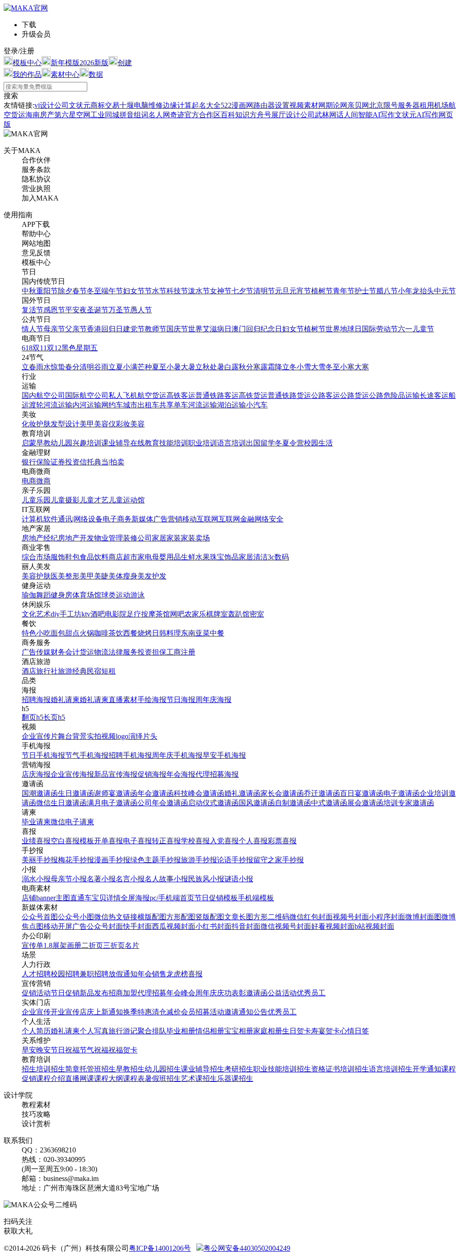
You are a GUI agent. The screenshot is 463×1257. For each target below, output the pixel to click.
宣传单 (32, 945)
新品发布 (94, 993)
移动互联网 (200, 519)
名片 (132, 945)
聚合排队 (151, 1031)
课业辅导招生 (202, 1069)
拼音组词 (133, 115)
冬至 (94, 291)
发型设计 (65, 424)
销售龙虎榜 (170, 974)
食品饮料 (94, 557)
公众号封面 (105, 926)
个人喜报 (253, 841)
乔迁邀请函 (322, 793)
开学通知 (426, 1069)
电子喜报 (137, 841)
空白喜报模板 (72, 841)
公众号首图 (40, 917)
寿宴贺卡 (325, 1031)
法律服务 (123, 652)
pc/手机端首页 (172, 898)
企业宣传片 (40, 736)
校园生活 (318, 443)
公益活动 (282, 993)
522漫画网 (237, 105)
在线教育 (144, 443)
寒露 (260, 367)
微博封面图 (423, 917)
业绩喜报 (36, 841)
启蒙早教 (36, 443)
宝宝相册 (238, 1031)
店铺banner (39, 898)
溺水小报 (36, 879)
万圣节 (119, 310)
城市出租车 (141, 405)
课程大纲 (108, 1078)
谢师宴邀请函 (115, 793)
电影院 (116, 614)
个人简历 (36, 1031)
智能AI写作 (376, 115)
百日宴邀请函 (361, 793)
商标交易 (104, 105)
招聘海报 (36, 699)
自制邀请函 (293, 803)
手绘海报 (151, 699)
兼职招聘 (94, 974)
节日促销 (65, 993)
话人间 (347, 115)
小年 (405, 291)
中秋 (29, 291)
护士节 (365, 291)
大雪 (318, 367)
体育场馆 (86, 595)
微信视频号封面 (285, 926)
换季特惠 (137, 1012)
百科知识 (235, 115)
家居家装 (166, 538)
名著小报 (101, 879)
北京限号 (383, 105)
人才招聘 (36, 974)
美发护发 (151, 576)
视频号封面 (351, 917)
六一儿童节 (416, 329)
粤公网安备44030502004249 (246, 1248)
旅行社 (47, 671)
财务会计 (65, 652)
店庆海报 (36, 774)
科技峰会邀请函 (199, 793)
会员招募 (195, 1012)
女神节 (221, 291)
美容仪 (105, 424)
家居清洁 (253, 557)
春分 (72, 367)
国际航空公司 (87, 395)
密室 (257, 614)
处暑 (217, 367)
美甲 (87, 424)
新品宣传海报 (115, 774)
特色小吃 (36, 633)
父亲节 (76, 329)
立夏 (116, 367)
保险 (43, 462)
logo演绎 (129, 736)
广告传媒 (36, 652)
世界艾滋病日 (210, 329)
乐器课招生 (235, 1078)
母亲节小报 (69, 879)
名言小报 (130, 879)
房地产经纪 (40, 538)
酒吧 (97, 614)
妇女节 (134, 291)
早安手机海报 (224, 755)
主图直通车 (74, 898)
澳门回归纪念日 (257, 329)
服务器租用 (416, 105)
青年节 (343, 291)
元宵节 (300, 291)
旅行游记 (123, 1031)
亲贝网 (358, 105)
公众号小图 (76, 917)
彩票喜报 (282, 841)
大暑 (188, 367)
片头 (150, 736)
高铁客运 (180, 395)
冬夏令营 (289, 443)
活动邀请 (224, 1012)
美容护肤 (36, 576)
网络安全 (269, 519)
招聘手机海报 (130, 755)
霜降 (275, 367)
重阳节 (47, 291)
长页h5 (54, 717)
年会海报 (180, 774)
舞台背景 (72, 736)
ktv (85, 614)
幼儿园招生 (163, 1069)
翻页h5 (32, 717)
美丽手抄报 (40, 860)
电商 (29, 481)
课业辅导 (115, 443)
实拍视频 (101, 736)
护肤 (43, 424)
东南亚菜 (195, 633)
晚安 (43, 1050)
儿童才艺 (94, 500)
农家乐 (195, 614)
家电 (144, 557)
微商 (43, 481)
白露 (231, 367)
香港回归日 (105, 329)
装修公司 (137, 538)
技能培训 (173, 443)
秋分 (246, 367)
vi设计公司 (51, 105)
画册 (74, 945)
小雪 (304, 367)
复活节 (32, 310)
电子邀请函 (401, 793)
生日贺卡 (296, 1031)
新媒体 (142, 519)
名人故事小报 (166, 879)
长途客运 (434, 395)
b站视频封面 (374, 926)
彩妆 (123, 424)
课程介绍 (50, 1078)
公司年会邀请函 (162, 803)
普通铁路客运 (217, 395)
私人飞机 (123, 395)
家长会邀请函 (282, 793)
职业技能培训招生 (282, 1069)
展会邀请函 (365, 803)
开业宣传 (65, 1012)
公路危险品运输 (394, 395)
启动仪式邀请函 (213, 803)
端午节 (112, 291)
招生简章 (65, 1069)
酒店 (29, 671)
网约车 (112, 405)
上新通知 (108, 1012)
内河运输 (86, 405)
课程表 (134, 1078)
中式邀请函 (329, 803)
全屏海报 (135, 898)
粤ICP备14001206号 (160, 1248)
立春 (29, 367)
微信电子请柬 (72, 822)
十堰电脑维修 (141, 105)
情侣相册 (209, 1031)
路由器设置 (271, 105)
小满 (130, 367)
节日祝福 (65, 1050)
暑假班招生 (163, 1078)
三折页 (114, 945)
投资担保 (151, 652)
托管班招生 (98, 1069)
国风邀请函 (257, 803)
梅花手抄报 (76, 860)
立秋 (202, 367)
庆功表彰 (231, 993)
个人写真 (94, 1031)
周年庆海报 (213, 699)
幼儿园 (61, 443)
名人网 (159, 115)
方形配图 (180, 917)
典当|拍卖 (109, 462)
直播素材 (123, 699)
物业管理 (108, 538)
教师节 (155, 329)
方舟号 (260, 115)
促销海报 (151, 774)
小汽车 (257, 405)
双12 (54, 348)
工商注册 (180, 652)
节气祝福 (94, 1050)
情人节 (32, 329)
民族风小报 (206, 879)
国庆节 (177, 329)
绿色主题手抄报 (155, 860)
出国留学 (260, 443)
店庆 (87, 1012)
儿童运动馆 (127, 500)
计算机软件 (40, 519)
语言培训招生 (390, 1069)
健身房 (61, 595)
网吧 (177, 614)
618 (27, 348)
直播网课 (79, 1078)
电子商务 (117, 519)
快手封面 (137, 926)
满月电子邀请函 (112, 803)
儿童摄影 (65, 500)
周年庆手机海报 (177, 755)
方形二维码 (271, 917)
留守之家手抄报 (278, 860)
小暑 (173, 367)
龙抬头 (423, 291)
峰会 (188, 993)
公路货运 (354, 395)
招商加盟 (123, 993)
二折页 (92, 945)
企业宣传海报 (72, 774)
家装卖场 (195, 538)
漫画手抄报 (112, 860)
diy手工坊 (66, 614)
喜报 (195, 974)
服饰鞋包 (65, 557)
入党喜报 (224, 841)
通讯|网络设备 (80, 519)
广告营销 (167, 519)
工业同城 (104, 115)
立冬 (289, 367)
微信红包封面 (311, 917)
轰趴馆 (239, 614)
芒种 (144, 367)
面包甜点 (65, 633)
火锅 (87, 633)
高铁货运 (253, 395)
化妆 (29, 424)
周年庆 (206, 993)
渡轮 (36, 405)
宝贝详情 (106, 898)
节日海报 (180, 699)
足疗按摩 (141, 614)
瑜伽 (29, 595)
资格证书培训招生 (340, 1069)
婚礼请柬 (65, 699)
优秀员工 (311, 993)
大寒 (361, 367)
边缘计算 (177, 105)
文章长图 (238, 917)
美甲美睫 (94, 576)
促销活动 (36, 993)
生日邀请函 (76, 793)
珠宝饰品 (224, 557)
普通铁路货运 (289, 395)
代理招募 (151, 993)
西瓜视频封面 (173, 926)
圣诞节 (98, 310)
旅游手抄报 (199, 860)
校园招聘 (65, 974)
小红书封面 (213, 926)
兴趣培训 (86, 443)
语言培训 (231, 443)
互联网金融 (236, 519)
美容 (137, 424)
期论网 (336, 105)
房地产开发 (76, 538)
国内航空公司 (43, 395)
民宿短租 (101, 671)
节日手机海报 (43, 755)
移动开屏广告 (65, 926)
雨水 (43, 367)
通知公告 (253, 1012)
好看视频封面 (332, 926)
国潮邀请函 (40, 793)
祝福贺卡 (123, 1050)
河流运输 (57, 405)
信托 (87, 462)
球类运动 (115, 595)
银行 (29, 462)
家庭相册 (267, 1031)
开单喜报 (108, 841)
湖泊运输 (231, 405)
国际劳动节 (380, 329)
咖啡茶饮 (108, 633)
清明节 (264, 291)
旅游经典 (72, 671)
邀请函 (257, 993)
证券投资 (65, 462)
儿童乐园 (36, 500)
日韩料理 (166, 633)
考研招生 (238, 1069)
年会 (144, 974)
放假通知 (123, 974)
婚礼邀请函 (242, 793)
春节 (79, 291)
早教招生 (130, 1069)
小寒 (347, 367)
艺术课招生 (199, 1078)
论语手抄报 (235, 860)
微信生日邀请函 (61, 803)
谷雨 (101, 367)
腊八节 (387, 291)
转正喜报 (166, 841)
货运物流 (94, 652)
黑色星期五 (79, 348)
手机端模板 (256, 898)
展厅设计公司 (293, 115)
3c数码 (278, 557)
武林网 (325, 115)
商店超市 (123, 557)
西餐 (130, 633)
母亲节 (54, 329)
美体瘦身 (123, 576)
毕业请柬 (36, 822)
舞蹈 (43, 595)
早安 (29, 1050)
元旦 (282, 291)
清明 (87, 367)
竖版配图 (209, 917)
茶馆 (163, 614)
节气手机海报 (87, 755)
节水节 (155, 291)
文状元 (79, 105)
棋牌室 (217, 614)
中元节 (445, 291)
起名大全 (206, 105)
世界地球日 (344, 329)
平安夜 (76, 310)
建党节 (134, 329)
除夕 (65, 291)
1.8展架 (55, 945)
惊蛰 (58, 367)
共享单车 (173, 405)
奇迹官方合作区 (195, 115)
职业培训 (202, 443)
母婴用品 (166, 557)
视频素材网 (307, 105)
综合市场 (36, 557)
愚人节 (141, 310)
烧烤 (144, 633)
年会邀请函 (155, 793)
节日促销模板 (216, 898)
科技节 (177, 291)
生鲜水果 (195, 557)
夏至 (159, 367)
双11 (40, 348)
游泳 (137, 595)
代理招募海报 (217, 774)
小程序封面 (387, 917)
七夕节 (242, 291)
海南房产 (39, 115)
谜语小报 (238, 879)
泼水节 (199, 291)
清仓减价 (166, 1012)
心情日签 (354, 1031)
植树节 (322, 291)
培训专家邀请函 (408, 803)
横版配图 (151, 917)
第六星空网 (72, 115)
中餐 (217, 633)
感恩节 (54, 310)
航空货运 (151, 395)
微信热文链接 (115, 917)
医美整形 (65, 576)
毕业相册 (180, 1031)
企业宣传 (36, 1012)
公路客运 (325, 395)
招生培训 (36, 1069)
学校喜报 (195, 841)
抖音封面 (246, 926)
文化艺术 (36, 614)
